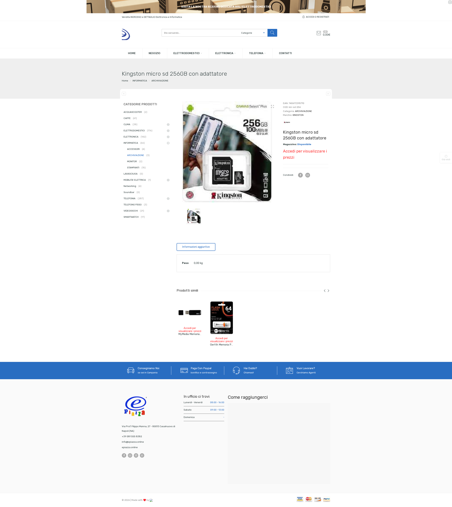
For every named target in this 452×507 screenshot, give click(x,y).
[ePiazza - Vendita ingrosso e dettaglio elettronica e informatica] (140, 34)
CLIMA (130, 124)
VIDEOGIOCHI (134, 210)
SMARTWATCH (134, 217)
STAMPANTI (136, 167)
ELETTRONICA (224, 53)
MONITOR (134, 161)
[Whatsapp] (142, 455)
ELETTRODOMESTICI (186, 53)
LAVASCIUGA (133, 173)
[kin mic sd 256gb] (227, 151)
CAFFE (130, 118)
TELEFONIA (256, 53)
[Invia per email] (307, 175)
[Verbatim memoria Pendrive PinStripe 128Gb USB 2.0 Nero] (124, 94)
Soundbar (132, 192)
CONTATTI (285, 53)
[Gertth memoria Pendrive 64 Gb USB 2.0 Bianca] (221, 317)
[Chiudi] (450, 2)
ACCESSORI (136, 149)
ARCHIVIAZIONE (159, 80)
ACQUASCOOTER (135, 112)
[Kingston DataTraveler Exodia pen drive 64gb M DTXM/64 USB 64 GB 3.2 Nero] (328, 94)
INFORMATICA (140, 80)
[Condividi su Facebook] (300, 175)
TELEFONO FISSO (135, 204)
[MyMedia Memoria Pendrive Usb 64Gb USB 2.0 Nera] (189, 312)
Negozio (154, 53)
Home (125, 80)
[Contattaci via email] (130, 455)
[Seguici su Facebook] (124, 455)
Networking (132, 186)
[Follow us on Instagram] (136, 455)
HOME (132, 53)
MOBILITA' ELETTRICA (137, 180)
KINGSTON (298, 115)
